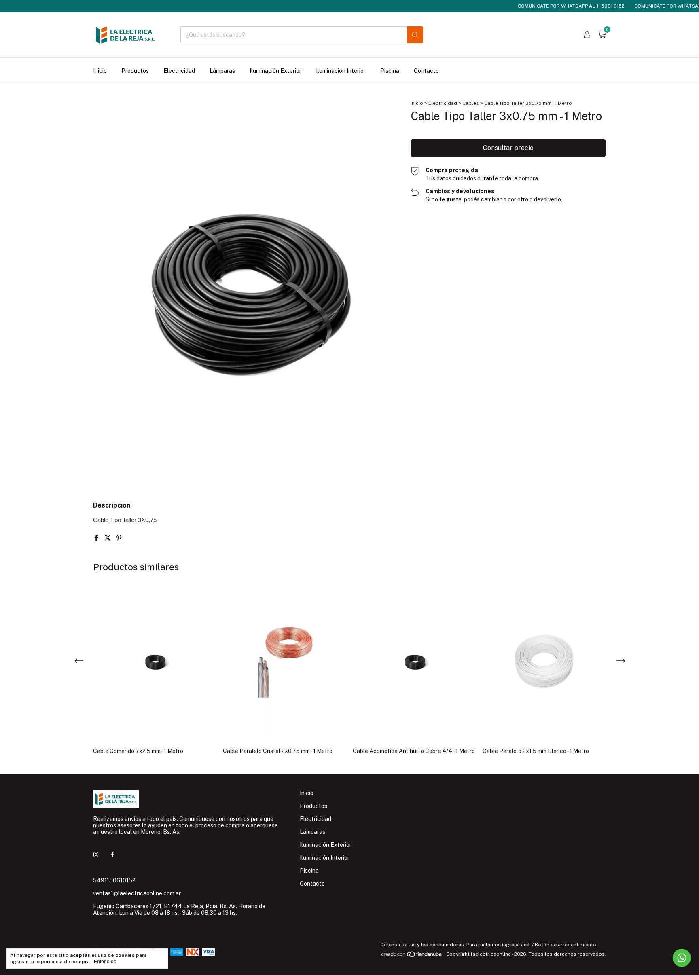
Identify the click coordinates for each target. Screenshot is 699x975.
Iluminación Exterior (275, 71)
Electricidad (179, 71)
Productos (135, 71)
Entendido (105, 961)
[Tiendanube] (412, 956)
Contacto (426, 71)
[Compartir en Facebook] (97, 538)
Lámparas (222, 71)
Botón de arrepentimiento (565, 945)
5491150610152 (114, 880)
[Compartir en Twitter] (108, 538)
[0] (601, 35)
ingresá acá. (516, 945)
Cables (470, 103)
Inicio (100, 71)
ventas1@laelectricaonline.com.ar (137, 893)
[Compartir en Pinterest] (119, 538)
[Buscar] (415, 34)
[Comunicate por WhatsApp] (682, 958)
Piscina (389, 71)
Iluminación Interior (341, 71)
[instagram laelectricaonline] (96, 854)
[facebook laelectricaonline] (112, 854)
